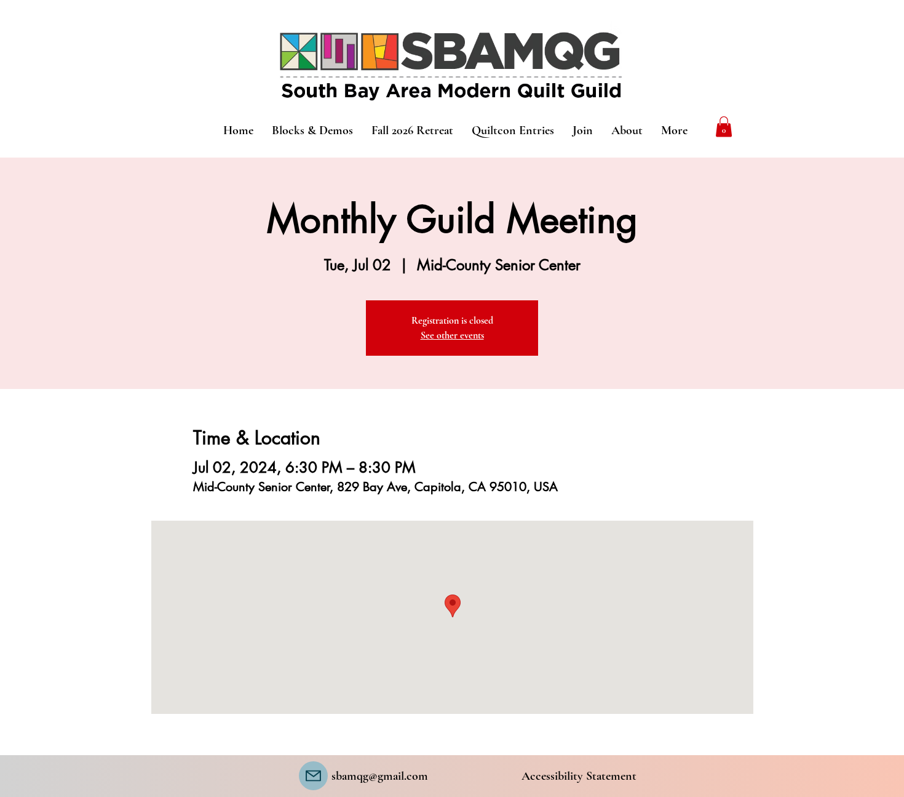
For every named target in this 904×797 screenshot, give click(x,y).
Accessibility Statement (578, 776)
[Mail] (313, 775)
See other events (452, 335)
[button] (723, 126)
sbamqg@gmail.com (379, 776)
